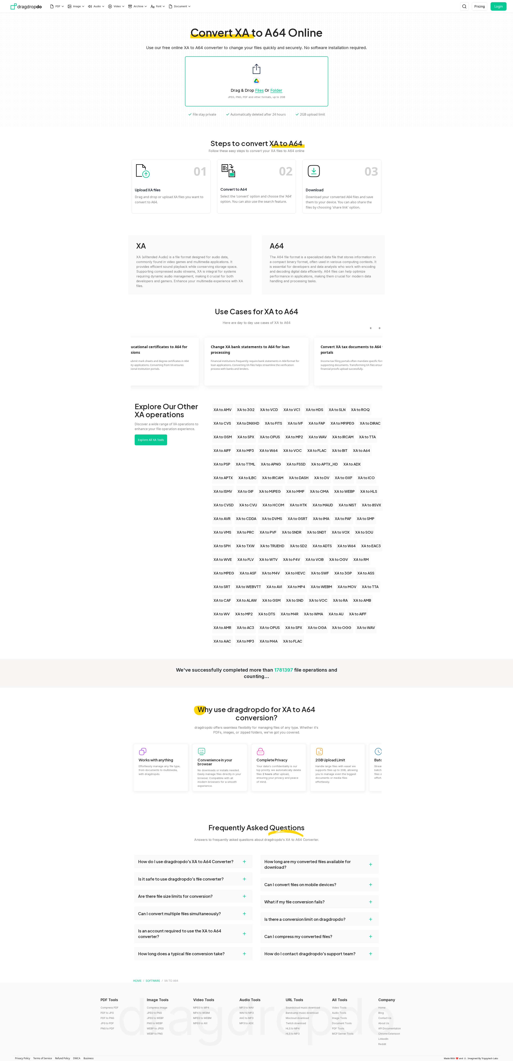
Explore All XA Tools (151, 440)
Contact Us (384, 1018)
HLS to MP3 (293, 1033)
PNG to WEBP (155, 1023)
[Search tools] (464, 6)
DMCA (76, 1058)
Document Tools (342, 1023)
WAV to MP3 (246, 1012)
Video (117, 6)
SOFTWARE (153, 980)
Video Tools (339, 1007)
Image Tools (339, 1018)
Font (158, 6)
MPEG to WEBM (202, 1018)
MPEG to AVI (200, 1023)
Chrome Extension (389, 1033)
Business (89, 1058)
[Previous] (371, 328)
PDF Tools (338, 1028)
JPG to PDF (107, 1023)
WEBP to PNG (155, 1033)
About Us (383, 1023)
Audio (97, 6)
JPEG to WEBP (155, 1018)
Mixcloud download (297, 1018)
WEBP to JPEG (155, 1028)
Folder (276, 90)
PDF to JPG (107, 1012)
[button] (193, 861)
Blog (381, 1012)
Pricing (479, 6)
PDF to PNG (107, 1018)
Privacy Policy (22, 1058)
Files (259, 90)
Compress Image (157, 1007)
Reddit (382, 1044)
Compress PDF (109, 1007)
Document (180, 6)
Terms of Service (42, 1058)
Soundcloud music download (303, 1007)
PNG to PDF (107, 1028)
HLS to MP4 (293, 1028)
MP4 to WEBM (201, 1012)
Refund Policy (62, 1058)
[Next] (379, 328)
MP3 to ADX (246, 1023)
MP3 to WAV (246, 1007)
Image (77, 6)
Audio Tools (339, 1012)
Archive (138, 6)
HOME (137, 980)
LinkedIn (383, 1038)
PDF (58, 6)
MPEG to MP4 (201, 1007)
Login (498, 6)
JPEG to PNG (154, 1012)
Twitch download (296, 1023)
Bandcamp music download (302, 1012)
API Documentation (389, 1028)
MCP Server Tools (342, 1033)
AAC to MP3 (246, 1018)
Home (382, 1007)
